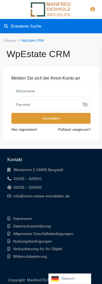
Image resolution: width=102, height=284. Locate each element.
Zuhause (9, 41)
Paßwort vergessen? (74, 130)
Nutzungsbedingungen (32, 241)
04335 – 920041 (28, 179)
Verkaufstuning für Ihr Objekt (37, 249)
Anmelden (51, 118)
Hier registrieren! (24, 130)
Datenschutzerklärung (32, 226)
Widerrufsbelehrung (30, 256)
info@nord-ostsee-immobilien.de (42, 196)
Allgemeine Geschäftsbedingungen (43, 233)
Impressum (22, 218)
